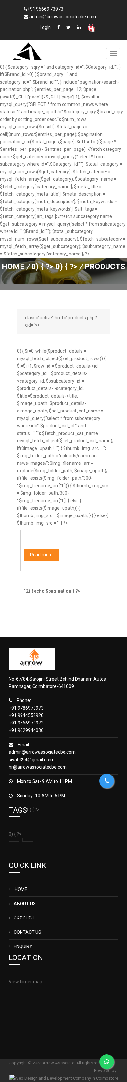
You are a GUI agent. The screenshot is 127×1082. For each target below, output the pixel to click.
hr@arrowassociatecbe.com (38, 767)
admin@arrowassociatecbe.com (42, 752)
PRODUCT (24, 917)
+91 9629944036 (26, 730)
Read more (41, 554)
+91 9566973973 (26, 722)
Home (13, 266)
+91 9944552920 (26, 715)
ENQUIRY (23, 946)
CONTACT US (27, 932)
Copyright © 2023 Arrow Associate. (42, 1063)
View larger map (25, 981)
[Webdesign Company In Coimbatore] (63, 1077)
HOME (20, 889)
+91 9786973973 (26, 707)
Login (45, 27)
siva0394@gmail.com (31, 759)
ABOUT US (25, 903)
